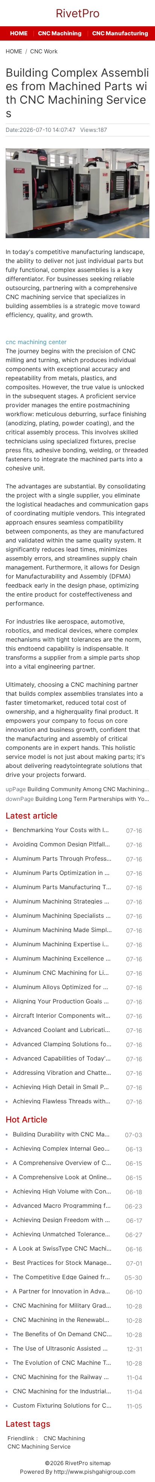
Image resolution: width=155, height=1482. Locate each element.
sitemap (100, 1463)
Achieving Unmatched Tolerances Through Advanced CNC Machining (62, 1234)
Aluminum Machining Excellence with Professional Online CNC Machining (62, 958)
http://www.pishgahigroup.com (94, 1471)
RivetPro (78, 13)
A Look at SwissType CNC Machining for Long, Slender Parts (62, 1248)
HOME (18, 33)
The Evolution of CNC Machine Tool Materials (62, 1363)
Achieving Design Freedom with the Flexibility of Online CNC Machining (62, 1220)
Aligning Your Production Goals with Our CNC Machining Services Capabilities (62, 1001)
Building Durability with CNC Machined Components (62, 1134)
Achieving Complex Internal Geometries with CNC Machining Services (62, 1148)
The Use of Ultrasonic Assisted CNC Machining (62, 1348)
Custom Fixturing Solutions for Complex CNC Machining (62, 1405)
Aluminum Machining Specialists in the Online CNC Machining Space (62, 915)
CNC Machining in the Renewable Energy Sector (62, 1320)
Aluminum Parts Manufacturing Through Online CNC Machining (62, 887)
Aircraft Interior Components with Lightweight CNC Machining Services (62, 1015)
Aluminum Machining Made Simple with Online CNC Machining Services (62, 930)
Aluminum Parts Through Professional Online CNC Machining (62, 858)
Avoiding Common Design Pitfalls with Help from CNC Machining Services (62, 844)
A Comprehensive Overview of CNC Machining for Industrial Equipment (62, 1163)
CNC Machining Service (39, 1446)
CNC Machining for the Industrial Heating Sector (62, 1391)
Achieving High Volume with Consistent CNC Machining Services (62, 1191)
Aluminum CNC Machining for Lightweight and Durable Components (62, 973)
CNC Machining (60, 33)
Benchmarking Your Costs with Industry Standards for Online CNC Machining (62, 830)
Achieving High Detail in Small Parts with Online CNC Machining (62, 1087)
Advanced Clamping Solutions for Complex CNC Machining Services (62, 1044)
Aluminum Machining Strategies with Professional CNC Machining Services (62, 901)
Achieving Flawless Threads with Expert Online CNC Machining (62, 1101)
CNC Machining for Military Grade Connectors (62, 1305)
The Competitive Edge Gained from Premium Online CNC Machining (62, 1277)
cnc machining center (36, 342)
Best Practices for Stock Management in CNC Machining (62, 1263)
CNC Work (44, 51)
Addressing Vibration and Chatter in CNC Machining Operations (62, 1073)
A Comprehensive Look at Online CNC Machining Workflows (62, 1177)
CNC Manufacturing (120, 33)
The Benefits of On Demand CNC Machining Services (62, 1334)
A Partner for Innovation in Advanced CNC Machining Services (62, 1291)
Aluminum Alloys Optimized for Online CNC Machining (62, 987)
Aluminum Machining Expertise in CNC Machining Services (62, 944)
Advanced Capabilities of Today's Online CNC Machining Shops (62, 1058)
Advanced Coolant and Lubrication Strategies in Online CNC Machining (62, 1030)
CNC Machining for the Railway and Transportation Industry (62, 1377)
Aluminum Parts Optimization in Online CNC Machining (62, 873)
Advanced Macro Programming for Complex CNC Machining (62, 1206)
